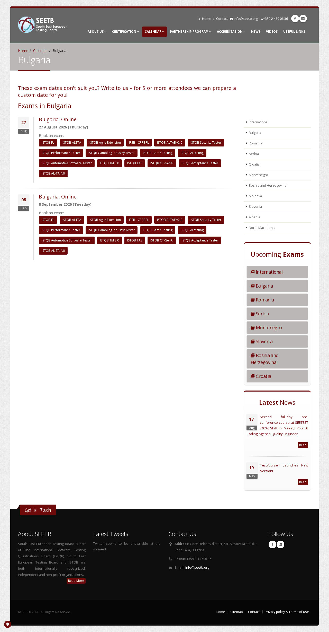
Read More (76, 580)
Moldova (255, 196)
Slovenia (255, 206)
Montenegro (258, 175)
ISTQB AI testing (192, 153)
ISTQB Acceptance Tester (200, 163)
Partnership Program (189, 31)
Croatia (254, 164)
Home (206, 18)
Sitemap (236, 612)
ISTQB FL (48, 142)
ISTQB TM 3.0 (109, 163)
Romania (255, 143)
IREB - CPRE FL (139, 142)
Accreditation (230, 31)
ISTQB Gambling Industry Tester (111, 153)
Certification (124, 31)
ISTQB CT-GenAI (161, 163)
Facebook (295, 18)
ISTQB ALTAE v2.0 (169, 142)
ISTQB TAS (134, 163)
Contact (222, 18)
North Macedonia (262, 228)
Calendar (153, 31)
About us (96, 31)
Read (303, 445)
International (258, 122)
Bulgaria (255, 133)
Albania (254, 217)
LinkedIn (303, 18)
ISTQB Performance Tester (61, 153)
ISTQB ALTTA (71, 142)
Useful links (294, 31)
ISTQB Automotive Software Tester (67, 163)
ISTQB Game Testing (157, 153)
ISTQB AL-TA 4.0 (53, 173)
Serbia (254, 154)
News (255, 31)
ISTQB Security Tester (205, 142)
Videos (272, 31)
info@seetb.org (246, 18)
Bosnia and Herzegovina (267, 185)
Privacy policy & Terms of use (287, 612)
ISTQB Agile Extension (105, 142)
